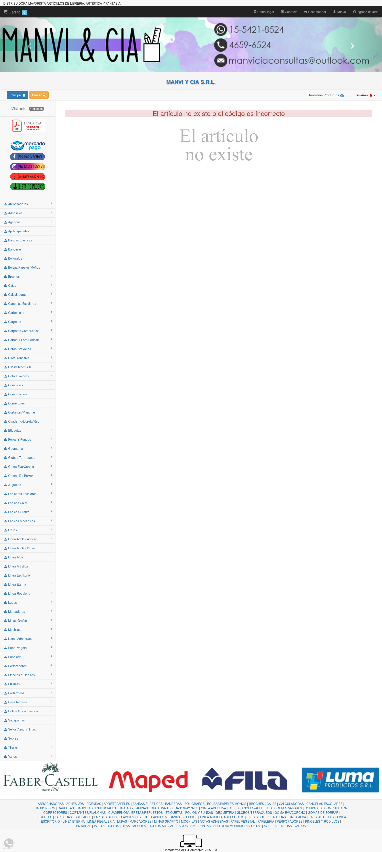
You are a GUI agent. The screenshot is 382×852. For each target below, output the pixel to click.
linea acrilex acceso (22, 539)
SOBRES (270, 826)
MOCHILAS (189, 821)
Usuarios (361, 95)
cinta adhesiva (18, 358)
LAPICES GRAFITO (135, 817)
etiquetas (14, 430)
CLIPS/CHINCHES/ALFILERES (250, 808)
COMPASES (313, 808)
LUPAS (122, 821)
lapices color (17, 503)
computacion (17, 394)
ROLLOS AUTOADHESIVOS (168, 826)
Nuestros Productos (324, 95)
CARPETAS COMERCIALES (96, 808)
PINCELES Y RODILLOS (322, 821)
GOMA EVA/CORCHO (290, 812)
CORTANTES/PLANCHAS (88, 812)
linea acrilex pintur (21, 548)
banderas (14, 249)
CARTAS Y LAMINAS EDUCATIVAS (143, 808)
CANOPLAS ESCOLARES (324, 803)
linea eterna (16, 584)
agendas (14, 222)
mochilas (14, 629)
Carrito (16, 12)
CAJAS (271, 803)
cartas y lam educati (23, 340)
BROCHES (256, 803)
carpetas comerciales (23, 330)
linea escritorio (18, 575)
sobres (12, 738)
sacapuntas (16, 720)
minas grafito (17, 620)
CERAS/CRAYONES (184, 808)
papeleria (14, 657)
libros (12, 530)
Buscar (37, 95)
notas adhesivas (19, 638)
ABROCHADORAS (51, 803)
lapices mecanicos (21, 521)
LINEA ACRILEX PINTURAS (266, 817)
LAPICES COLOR (106, 817)
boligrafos (14, 258)
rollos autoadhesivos (22, 711)
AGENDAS (93, 803)
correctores (16, 403)
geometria (15, 448)
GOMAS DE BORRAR (323, 812)
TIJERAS (285, 826)
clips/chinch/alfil (19, 367)
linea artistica (17, 566)
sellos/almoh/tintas (21, 729)
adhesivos (15, 213)
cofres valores (18, 376)
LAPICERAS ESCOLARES (73, 817)
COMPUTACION (335, 808)
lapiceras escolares (21, 493)
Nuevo (341, 11)
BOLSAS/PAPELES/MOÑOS (226, 803)
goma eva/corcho (20, 466)
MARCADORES (140, 821)
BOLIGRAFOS (194, 803)
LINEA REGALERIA (101, 821)
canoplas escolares (21, 303)
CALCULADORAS (291, 803)
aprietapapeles (18, 231)
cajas (11, 285)
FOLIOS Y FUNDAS (199, 812)
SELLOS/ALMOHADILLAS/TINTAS (237, 826)
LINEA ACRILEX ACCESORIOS (222, 817)
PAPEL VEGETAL (243, 821)
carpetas (14, 321)
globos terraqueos (21, 457)
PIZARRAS (83, 826)
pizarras (13, 684)
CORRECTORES (55, 812)
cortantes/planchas (21, 412)
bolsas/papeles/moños (23, 267)
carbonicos (15, 312)
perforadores (17, 666)
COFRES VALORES (288, 808)
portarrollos (15, 693)
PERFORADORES (289, 821)
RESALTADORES (134, 826)
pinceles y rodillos (21, 675)
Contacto (291, 11)
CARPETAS (66, 808)
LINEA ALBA (297, 817)
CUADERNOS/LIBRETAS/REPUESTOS (135, 812)
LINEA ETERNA (74, 821)
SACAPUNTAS (200, 826)
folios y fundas (19, 439)
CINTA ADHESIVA (213, 808)
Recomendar (316, 11)
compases (15, 385)
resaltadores (17, 702)
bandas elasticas (19, 240)
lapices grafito (18, 512)
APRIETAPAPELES (117, 803)
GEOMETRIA (225, 812)
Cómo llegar (265, 11)
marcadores (16, 611)
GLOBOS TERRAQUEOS (254, 812)
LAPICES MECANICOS (167, 817)
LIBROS (191, 817)
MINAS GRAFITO (166, 821)
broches (13, 276)
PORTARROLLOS (106, 826)
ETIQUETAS (174, 812)
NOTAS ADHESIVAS (214, 821)
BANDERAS (173, 803)
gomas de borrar (20, 475)
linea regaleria (18, 593)
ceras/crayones (19, 349)
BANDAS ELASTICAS (147, 803)
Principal (16, 95)
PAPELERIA (266, 821)
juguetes (14, 484)
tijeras (12, 747)
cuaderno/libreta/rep (23, 421)
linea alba (15, 557)
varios (12, 756)
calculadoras (17, 294)
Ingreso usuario (367, 11)
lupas (12, 602)
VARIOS (300, 826)
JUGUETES (44, 817)
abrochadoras (17, 204)
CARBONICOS (44, 808)
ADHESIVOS (75, 803)
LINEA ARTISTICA (321, 817)
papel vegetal (17, 647)
